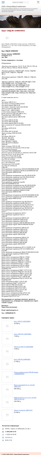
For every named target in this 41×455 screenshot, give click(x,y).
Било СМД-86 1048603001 (22, 359)
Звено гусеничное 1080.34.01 (23, 410)
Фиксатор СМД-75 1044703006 (23, 347)
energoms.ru (8, 437)
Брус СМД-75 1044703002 (22, 321)
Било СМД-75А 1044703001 (22, 334)
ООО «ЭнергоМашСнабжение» (14, 6)
